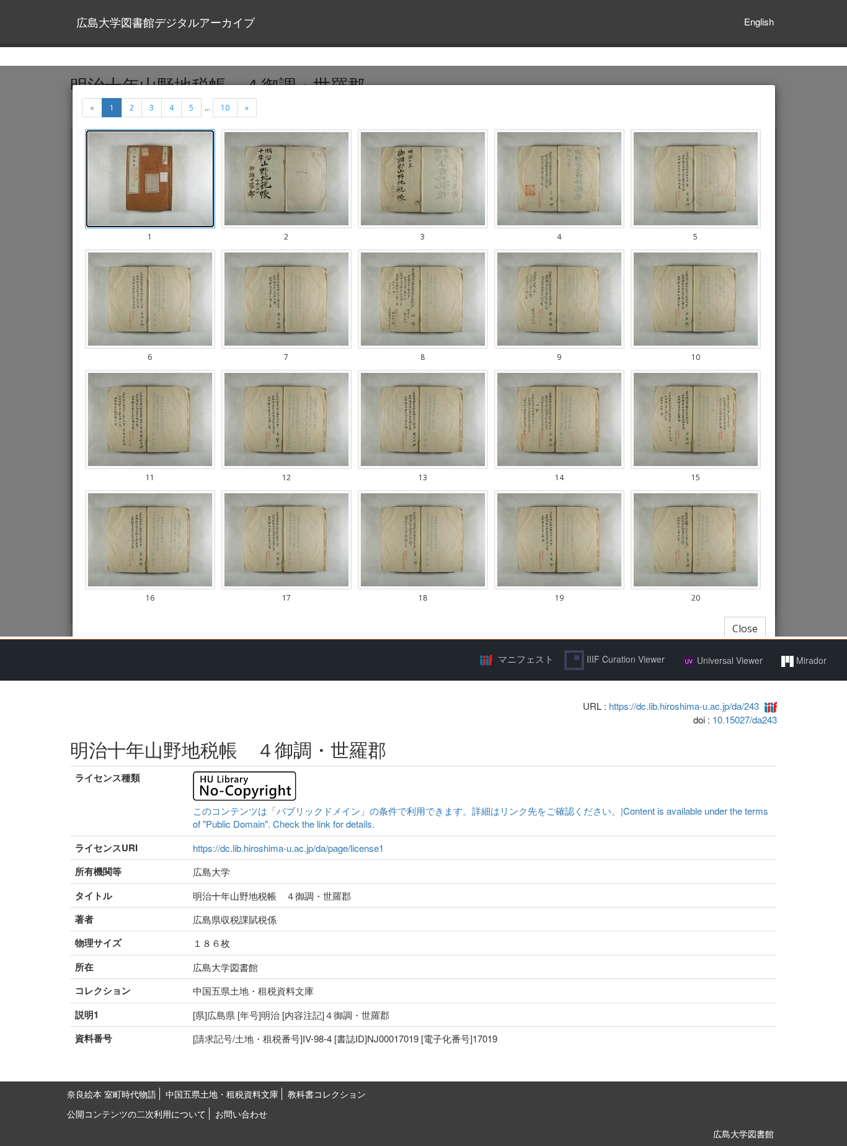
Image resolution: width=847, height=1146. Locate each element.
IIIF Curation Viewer (624, 659)
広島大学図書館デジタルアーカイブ (165, 22)
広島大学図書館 (743, 1133)
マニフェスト (526, 658)
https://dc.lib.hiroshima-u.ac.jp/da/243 (684, 705)
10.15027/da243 (744, 719)
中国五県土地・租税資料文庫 (222, 1094)
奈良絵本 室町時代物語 (111, 1094)
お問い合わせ (241, 1114)
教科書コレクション (327, 1094)
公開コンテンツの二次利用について (136, 1114)
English (759, 21)
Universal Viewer (728, 660)
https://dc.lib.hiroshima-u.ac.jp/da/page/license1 (288, 847)
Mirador (810, 660)
